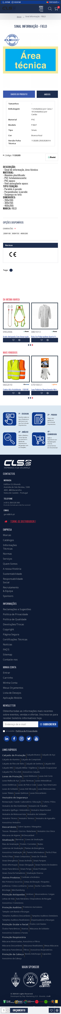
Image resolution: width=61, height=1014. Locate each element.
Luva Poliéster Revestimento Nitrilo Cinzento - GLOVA (44, 389)
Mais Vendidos (10, 352)
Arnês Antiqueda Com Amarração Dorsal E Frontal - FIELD (16, 336)
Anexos (47, 94)
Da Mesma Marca (11, 299)
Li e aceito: (21, 731)
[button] (28, 345)
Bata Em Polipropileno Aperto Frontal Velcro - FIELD (44, 336)
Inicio (19, 17)
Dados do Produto (19, 94)
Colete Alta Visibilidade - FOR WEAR (16, 389)
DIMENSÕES (8, 228)
